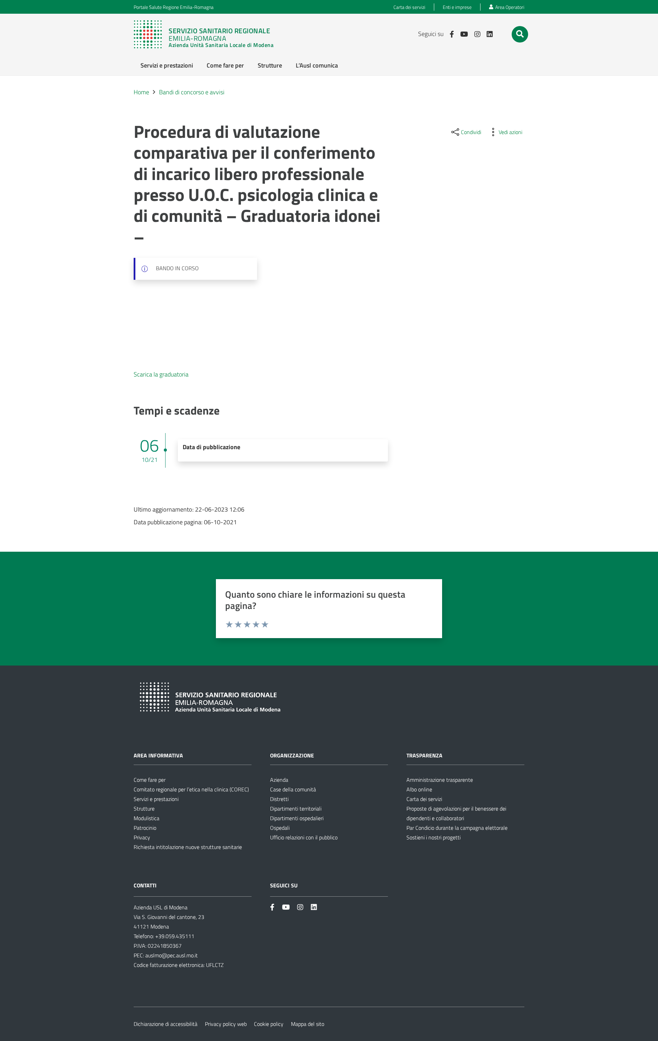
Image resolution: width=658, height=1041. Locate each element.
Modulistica (146, 818)
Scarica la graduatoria (161, 374)
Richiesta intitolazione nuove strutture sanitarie (188, 847)
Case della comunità (293, 789)
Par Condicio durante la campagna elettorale (457, 828)
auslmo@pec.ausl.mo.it (171, 955)
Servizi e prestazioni (156, 799)
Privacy (142, 837)
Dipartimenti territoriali (295, 808)
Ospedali (280, 828)
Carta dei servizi (424, 799)
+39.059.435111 (174, 936)
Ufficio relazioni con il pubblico (304, 837)
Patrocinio (145, 828)
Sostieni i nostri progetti (433, 837)
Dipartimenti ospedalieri (297, 818)
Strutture (144, 808)
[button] (520, 34)
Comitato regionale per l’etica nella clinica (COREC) (191, 789)
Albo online (419, 789)
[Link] (207, 34)
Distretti (279, 799)
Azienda (279, 780)
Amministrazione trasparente (439, 780)
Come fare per (150, 780)
